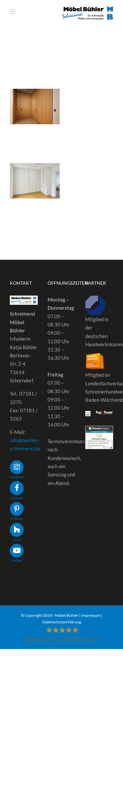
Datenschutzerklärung (61, 621)
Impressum (90, 615)
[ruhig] (35, 106)
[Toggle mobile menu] (13, 11)
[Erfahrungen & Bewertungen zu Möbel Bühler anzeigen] (99, 430)
